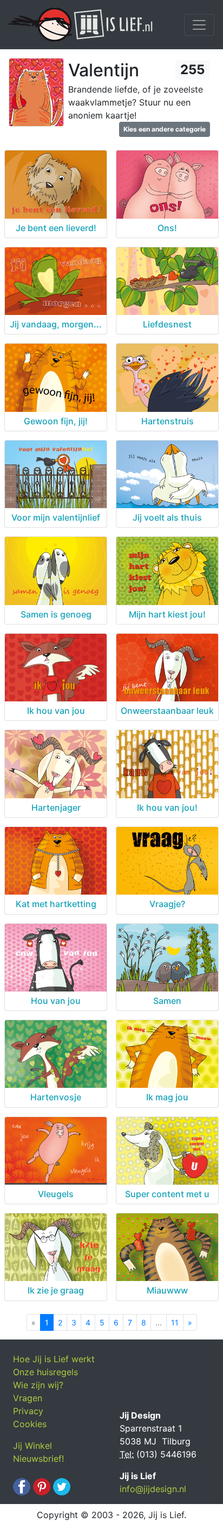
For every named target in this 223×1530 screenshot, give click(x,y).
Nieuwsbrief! (38, 1458)
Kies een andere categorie (164, 129)
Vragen (27, 1398)
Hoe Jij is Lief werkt (54, 1359)
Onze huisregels (45, 1372)
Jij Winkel (32, 1445)
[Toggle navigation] (199, 25)
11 (175, 1322)
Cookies (30, 1424)
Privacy (28, 1411)
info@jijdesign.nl (153, 1488)
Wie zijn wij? (38, 1385)
